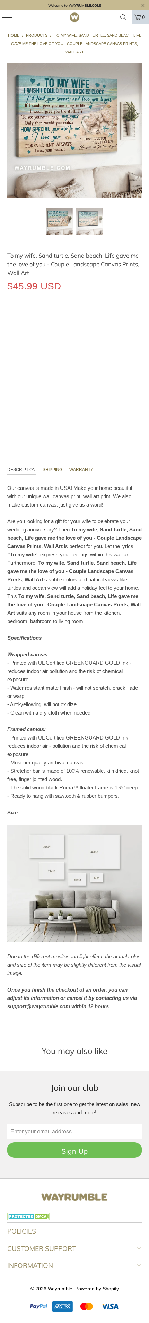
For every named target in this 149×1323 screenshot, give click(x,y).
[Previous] (12, 130)
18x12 (17, 349)
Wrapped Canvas (32, 318)
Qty (11, 369)
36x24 (64, 349)
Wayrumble (60, 1288)
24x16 (40, 349)
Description (21, 469)
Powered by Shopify (97, 1288)
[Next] (136, 130)
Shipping (52, 469)
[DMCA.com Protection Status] (28, 1218)
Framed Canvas (83, 318)
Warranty (81, 469)
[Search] (123, 17)
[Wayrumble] (74, 17)
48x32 (87, 349)
